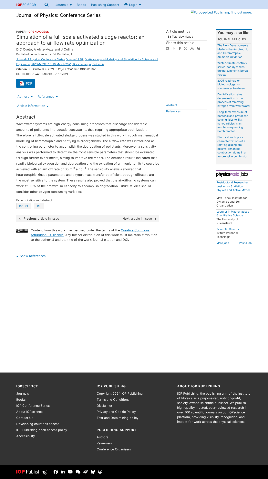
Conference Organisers (114, 449)
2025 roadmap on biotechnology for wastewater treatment (231, 84)
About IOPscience (29, 412)
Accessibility (25, 436)
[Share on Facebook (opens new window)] (180, 48)
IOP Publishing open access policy (41, 430)
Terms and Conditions (113, 399)
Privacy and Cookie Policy (116, 412)
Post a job (245, 242)
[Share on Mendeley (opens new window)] (192, 48)
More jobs (222, 242)
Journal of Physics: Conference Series (58, 15)
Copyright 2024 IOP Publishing (120, 393)
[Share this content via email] (167, 48)
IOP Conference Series (33, 406)
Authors (23, 96)
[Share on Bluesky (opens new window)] (198, 48)
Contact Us (24, 418)
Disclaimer (104, 406)
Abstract (171, 105)
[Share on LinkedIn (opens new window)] (174, 48)
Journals (62, 5)
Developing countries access (37, 424)
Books (81, 5)
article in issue (41, 218)
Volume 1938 (74, 59)
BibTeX (23, 206)
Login (133, 5)
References (46, 96)
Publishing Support (105, 5)
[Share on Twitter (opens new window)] (185, 48)
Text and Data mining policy (118, 418)
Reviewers (104, 443)
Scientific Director (227, 229)
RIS (39, 206)
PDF (30, 83)
